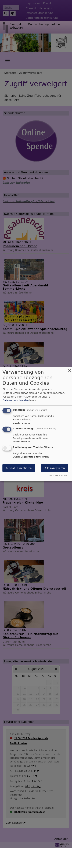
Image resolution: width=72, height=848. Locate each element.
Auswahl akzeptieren (19, 468)
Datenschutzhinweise (15, 400)
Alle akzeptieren (55, 468)
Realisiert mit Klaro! (58, 475)
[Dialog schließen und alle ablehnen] (69, 369)
